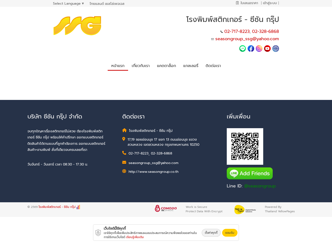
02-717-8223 (237, 31)
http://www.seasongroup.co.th (153, 171)
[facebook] (250, 48)
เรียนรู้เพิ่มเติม (135, 237)
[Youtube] (268, 48)
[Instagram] (259, 48)
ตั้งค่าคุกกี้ (211, 233)
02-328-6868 (265, 31)
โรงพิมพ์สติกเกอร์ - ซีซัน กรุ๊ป (58, 207)
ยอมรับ (229, 233)
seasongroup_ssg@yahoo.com (247, 38)
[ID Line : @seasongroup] (243, 48)
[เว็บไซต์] (275, 48)
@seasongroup (260, 186)
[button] (140, 65)
